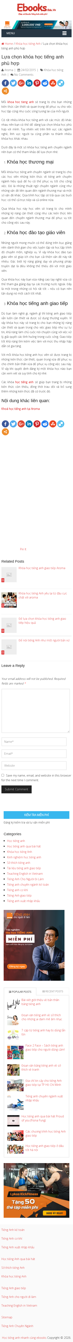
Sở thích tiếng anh (18, 863)
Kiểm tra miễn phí (36, 815)
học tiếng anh (24, 382)
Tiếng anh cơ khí (17, 890)
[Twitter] (13, 83)
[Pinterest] (37, 83)
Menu (10, 33)
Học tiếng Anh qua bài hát (18, 1259)
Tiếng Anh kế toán (13, 1230)
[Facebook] (5, 83)
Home (8, 44)
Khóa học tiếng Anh (28, 44)
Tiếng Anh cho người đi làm (18, 1297)
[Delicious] (60, 83)
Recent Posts (54, 991)
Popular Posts (21, 991)
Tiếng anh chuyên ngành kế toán (28, 884)
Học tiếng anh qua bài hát (24, 846)
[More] (5, 91)
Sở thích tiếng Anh (13, 1268)
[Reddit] (44, 83)
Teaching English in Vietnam (25, 874)
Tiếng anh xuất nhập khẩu (23, 901)
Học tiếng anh (16, 841)
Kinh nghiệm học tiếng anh (24, 857)
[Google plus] (21, 83)
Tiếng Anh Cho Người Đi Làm (25, 879)
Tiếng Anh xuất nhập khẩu (17, 1247)
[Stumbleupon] (52, 83)
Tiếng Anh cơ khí (11, 1238)
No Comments (23, 75)
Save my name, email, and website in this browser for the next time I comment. (36, 778)
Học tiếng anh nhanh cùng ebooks (24, 1338)
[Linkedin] (29, 83)
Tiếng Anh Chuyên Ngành (17, 1326)
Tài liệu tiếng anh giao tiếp (24, 868)
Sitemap (6, 1317)
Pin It (23, 549)
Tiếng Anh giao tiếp (19, 895)
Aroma (8, 70)
